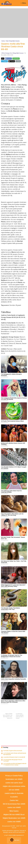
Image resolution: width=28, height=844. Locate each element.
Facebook (9, 58)
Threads (12, 61)
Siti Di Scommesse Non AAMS (14, 804)
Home (3, 41)
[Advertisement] (14, 23)
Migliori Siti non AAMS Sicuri (14, 814)
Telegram (5, 61)
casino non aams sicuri (14, 783)
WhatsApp (16, 58)
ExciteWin (14, 797)
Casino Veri (14, 800)
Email (19, 61)
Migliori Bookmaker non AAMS (14, 818)
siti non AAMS (14, 790)
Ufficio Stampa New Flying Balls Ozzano (12, 53)
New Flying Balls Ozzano (13, 41)
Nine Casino (14, 811)
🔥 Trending (4, 747)
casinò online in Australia (14, 793)
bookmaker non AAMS (14, 779)
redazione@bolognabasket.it (16, 835)
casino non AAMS (14, 807)
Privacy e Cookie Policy (14, 776)
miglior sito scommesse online (14, 786)
